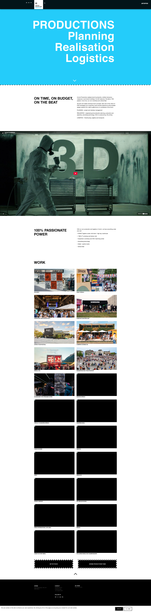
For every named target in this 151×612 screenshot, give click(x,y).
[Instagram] (58, 597)
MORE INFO (119, 608)
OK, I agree (128, 608)
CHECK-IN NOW (38, 449)
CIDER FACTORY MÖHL (40, 553)
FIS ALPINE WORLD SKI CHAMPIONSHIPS (87, 553)
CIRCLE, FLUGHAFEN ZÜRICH (41, 423)
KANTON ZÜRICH (81, 396)
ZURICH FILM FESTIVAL (40, 344)
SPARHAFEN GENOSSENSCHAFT (42, 318)
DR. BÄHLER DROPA (82, 501)
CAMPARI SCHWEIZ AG (82, 344)
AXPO (35, 475)
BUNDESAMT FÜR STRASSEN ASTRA (43, 396)
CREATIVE (37, 5)
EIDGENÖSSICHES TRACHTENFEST (85, 370)
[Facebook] (62, 597)
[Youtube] (60, 597)
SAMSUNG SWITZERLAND (83, 318)
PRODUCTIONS (38, 7)
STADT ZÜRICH (80, 292)
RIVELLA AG (37, 370)
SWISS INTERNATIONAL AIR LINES (42, 527)
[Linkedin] (55, 597)
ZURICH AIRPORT (38, 501)
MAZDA (78, 527)
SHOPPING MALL (81, 423)
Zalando (36, 292)
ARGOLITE (79, 475)
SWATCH (79, 449)
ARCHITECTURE (38, 6)
